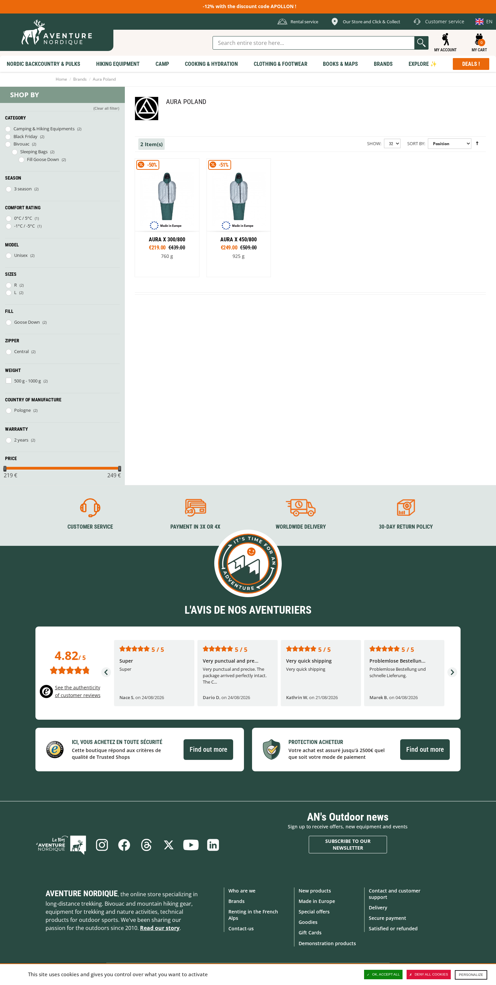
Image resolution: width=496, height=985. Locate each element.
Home (61, 79)
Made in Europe (317, 901)
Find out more (208, 749)
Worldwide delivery (301, 527)
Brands (80, 79)
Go (421, 43)
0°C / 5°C (23, 218)
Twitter (168, 844)
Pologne (22, 410)
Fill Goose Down (43, 159)
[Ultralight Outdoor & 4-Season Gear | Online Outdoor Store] (56, 32)
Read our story (160, 928)
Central (21, 351)
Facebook (124, 844)
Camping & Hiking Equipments (44, 129)
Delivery (378, 907)
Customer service (90, 527)
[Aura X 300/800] (167, 218)
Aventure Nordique (82, 893)
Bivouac (21, 144)
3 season (23, 189)
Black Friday (25, 136)
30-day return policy (406, 527)
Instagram (101, 844)
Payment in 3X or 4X (195, 527)
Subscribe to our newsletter (347, 844)
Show (373, 143)
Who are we (241, 890)
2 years (21, 440)
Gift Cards (310, 932)
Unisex (21, 255)
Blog (61, 845)
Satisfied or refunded (393, 928)
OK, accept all (386, 974)
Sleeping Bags (34, 152)
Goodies (308, 922)
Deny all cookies (431, 974)
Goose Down (27, 322)
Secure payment (387, 918)
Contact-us (241, 928)
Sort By (415, 143)
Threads (146, 844)
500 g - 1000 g (27, 381)
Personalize (471, 975)
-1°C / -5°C (24, 226)
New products (315, 890)
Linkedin (213, 844)
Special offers (314, 911)
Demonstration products (327, 943)
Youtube (191, 844)
